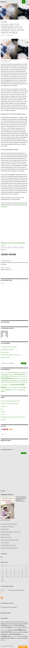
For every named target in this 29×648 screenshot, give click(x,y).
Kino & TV (25, 627)
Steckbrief (14, 387)
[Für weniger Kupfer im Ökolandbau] (4, 334)
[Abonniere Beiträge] (2, 597)
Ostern (18, 382)
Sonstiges (4, 636)
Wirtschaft (22, 638)
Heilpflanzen (20, 378)
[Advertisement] (14, 223)
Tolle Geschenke (5, 542)
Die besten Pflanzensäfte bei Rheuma (9, 403)
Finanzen (12, 625)
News (2, 409)
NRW (16, 382)
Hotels (24, 378)
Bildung (2, 623)
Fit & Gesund (4, 21)
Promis (9, 384)
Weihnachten (22, 389)
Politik (13, 632)
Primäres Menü (27, 2)
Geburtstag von (15, 376)
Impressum (3, 406)
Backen (10, 372)
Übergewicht (12, 254)
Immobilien (20, 627)
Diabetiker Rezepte (8, 374)
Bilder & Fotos (24, 621)
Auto (7, 372)
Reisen (19, 384)
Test (18, 387)
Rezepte (17, 634)
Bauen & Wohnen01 (17, 621)
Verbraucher (13, 389)
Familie (8, 625)
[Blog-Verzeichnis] (4, 429)
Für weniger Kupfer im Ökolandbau (9, 346)
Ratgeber (13, 384)
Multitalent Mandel (5, 357)
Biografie (14, 372)
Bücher (18, 372)
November (3, 411)
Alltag (2, 621)
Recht (8, 634)
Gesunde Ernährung (23, 376)
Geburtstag (9, 376)
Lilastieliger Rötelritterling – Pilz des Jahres (11, 354)
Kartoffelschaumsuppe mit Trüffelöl (9, 548)
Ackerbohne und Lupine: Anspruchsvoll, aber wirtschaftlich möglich (14, 262)
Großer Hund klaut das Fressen (8, 545)
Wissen (3, 391)
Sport (9, 636)
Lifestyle (2, 630)
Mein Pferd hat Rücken (6, 537)
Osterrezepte (23, 382)
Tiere (20, 387)
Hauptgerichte (14, 378)
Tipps (24, 387)
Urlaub (7, 390)
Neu (20, 629)
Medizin (4, 382)
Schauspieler (8, 387)
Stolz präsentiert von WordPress (7, 646)
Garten (4, 376)
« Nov (2, 580)
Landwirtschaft (19, 380)
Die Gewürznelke (5, 352)
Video (18, 389)
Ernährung (18, 374)
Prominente (4, 384)
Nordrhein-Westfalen (10, 382)
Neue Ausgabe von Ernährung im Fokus (10, 540)
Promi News (24, 632)
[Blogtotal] (10, 429)
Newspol (3, 2)
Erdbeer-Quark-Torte (6, 268)
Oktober (3, 414)
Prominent (17, 632)
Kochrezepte (11, 380)
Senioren (23, 634)
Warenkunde (16, 638)
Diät (14, 374)
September (3, 419)
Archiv (4, 621)
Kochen (5, 380)
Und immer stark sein (7, 494)
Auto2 (11, 621)
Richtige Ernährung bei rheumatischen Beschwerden (13, 417)
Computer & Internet (18, 623)
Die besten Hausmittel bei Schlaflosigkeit (10, 401)
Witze (4, 640)
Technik (12, 636)
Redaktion (10, 35)
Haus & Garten (14, 627)
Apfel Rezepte (3, 372)
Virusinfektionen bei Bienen (7, 349)
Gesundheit (4, 254)
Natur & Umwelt (13, 630)
